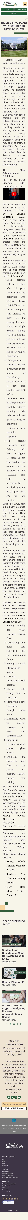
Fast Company (14, 276)
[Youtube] (19, 1097)
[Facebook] (8, 1097)
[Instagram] (15, 1097)
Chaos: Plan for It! (13, 982)
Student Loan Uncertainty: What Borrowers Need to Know (13, 954)
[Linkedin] (3, 1199)
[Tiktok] (18, 1199)
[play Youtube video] (14, 194)
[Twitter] (12, 1097)
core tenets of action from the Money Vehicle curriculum (14, 618)
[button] (25, 4)
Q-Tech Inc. (17, 1210)
